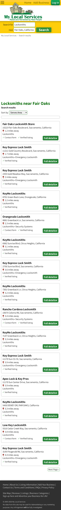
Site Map (7, 493)
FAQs (38, 487)
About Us (14, 484)
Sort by (4, 112)
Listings (25, 493)
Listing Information (28, 484)
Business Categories (39, 493)
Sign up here (8, 496)
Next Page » (53, 469)
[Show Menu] (2, 2)
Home (5, 484)
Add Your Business (46, 484)
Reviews (16, 493)
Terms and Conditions (24, 487)
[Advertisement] (30, 68)
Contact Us (8, 487)
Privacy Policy (48, 487)
